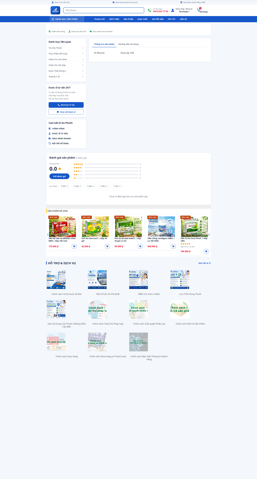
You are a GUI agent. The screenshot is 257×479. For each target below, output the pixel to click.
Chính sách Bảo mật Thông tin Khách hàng (149, 358)
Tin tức (171, 19)
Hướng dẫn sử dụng (128, 44)
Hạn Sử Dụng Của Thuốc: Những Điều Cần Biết (67, 325)
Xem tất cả (203, 263)
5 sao (64, 186)
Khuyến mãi (158, 19)
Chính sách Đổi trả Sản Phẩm (190, 323)
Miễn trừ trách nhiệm (149, 294)
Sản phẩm (128, 19)
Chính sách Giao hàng (67, 356)
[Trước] (48, 235)
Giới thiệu (114, 19)
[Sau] (209, 235)
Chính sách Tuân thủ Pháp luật (107, 323)
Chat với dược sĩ (67, 112)
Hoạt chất (142, 19)
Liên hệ (183, 19)
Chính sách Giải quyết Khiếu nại (149, 323)
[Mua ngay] (74, 246)
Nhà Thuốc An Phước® (107, 294)
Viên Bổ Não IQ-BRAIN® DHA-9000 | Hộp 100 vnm (62, 239)
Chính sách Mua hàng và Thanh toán (107, 356)
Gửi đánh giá (59, 176)
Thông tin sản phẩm (104, 44)
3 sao (91, 186)
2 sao (104, 186)
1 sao (117, 186)
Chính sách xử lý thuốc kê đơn (67, 294)
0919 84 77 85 (68, 105)
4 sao (77, 186)
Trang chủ (99, 19)
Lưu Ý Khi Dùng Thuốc (190, 294)
